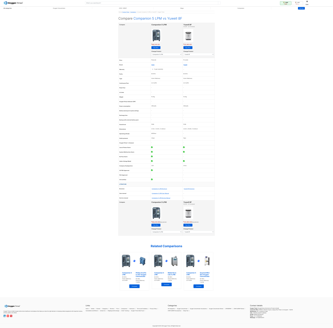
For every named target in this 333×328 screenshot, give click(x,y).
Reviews (112, 308)
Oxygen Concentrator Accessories (198, 308)
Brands (98, 308)
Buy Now (155, 47)
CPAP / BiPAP (123, 8)
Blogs (182, 8)
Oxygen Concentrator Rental (216, 308)
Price (117, 308)
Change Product (156, 51)
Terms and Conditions (142, 308)
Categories (105, 308)
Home (87, 308)
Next (216, 272)
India (286, 3)
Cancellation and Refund (92, 310)
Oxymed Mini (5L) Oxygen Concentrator (205, 274)
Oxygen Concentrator (59, 8)
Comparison (240, 8)
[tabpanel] (134, 271)
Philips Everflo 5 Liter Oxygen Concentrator (141, 274)
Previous (116, 272)
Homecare (132, 308)
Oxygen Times (125, 12)
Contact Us (102, 310)
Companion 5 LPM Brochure (159, 188)
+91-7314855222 (258, 316)
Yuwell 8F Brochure (189, 188)
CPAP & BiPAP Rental (239, 308)
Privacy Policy (153, 308)
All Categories (171, 308)
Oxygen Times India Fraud (137, 310)
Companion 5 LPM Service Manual (161, 198)
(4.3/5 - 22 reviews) (189, 26)
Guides (92, 308)
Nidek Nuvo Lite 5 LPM (172, 273)
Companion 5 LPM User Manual (160, 193)
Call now (301, 8)
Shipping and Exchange (113, 310)
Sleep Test (185, 310)
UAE (298, 3)
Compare (134, 286)
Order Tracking (125, 310)
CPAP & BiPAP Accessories (174, 310)
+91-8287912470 (260, 317)
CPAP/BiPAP (228, 308)
